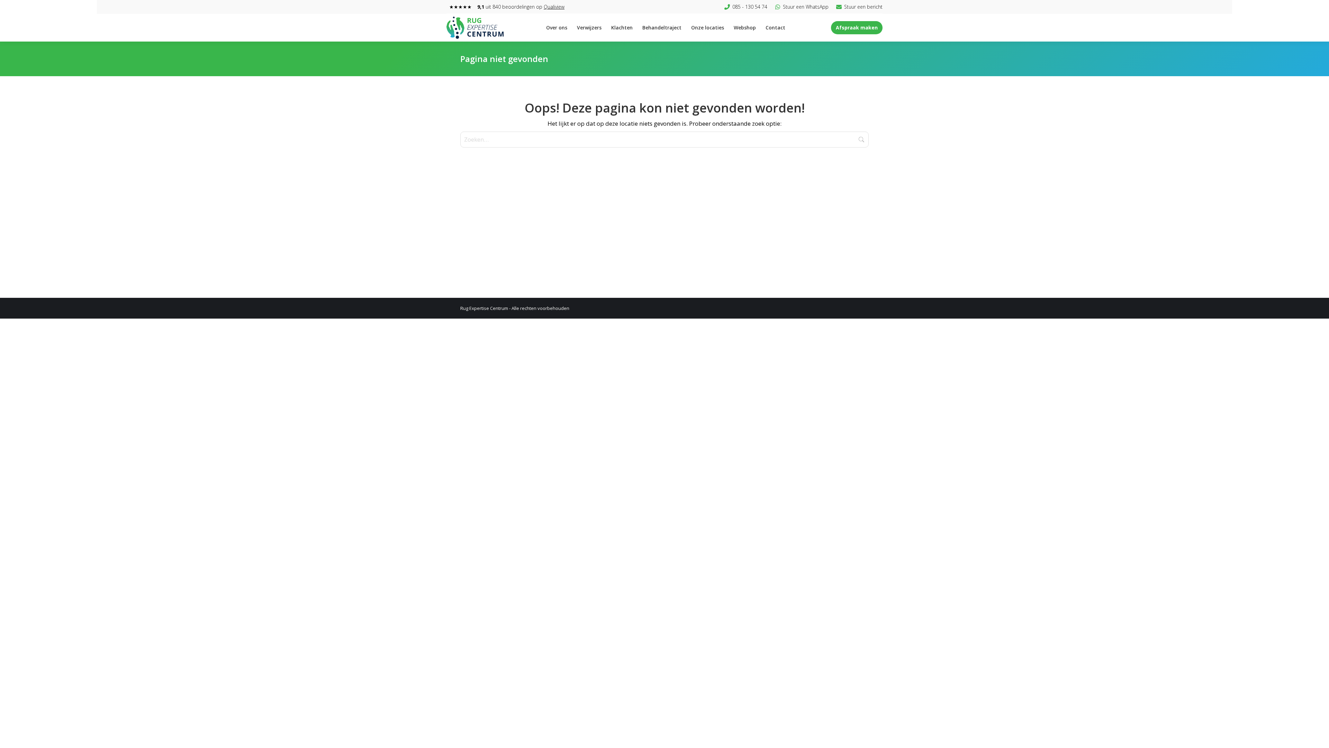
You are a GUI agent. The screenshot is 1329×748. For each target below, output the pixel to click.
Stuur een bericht (863, 6)
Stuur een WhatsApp (806, 6)
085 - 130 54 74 (749, 6)
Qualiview (554, 6)
